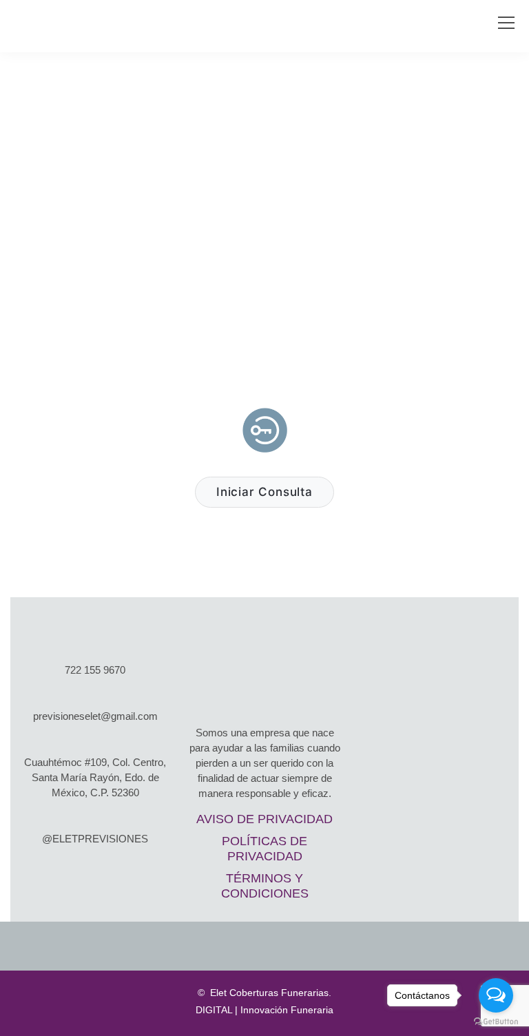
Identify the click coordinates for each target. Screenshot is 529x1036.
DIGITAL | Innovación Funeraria (264, 1009)
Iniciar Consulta (264, 492)
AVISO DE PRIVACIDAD (264, 819)
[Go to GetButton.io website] (496, 1021)
